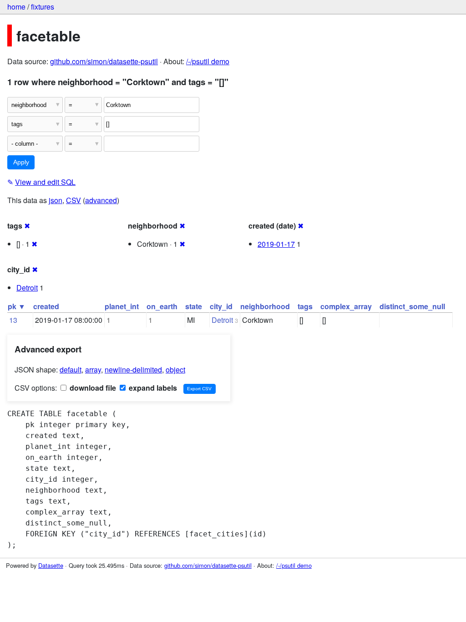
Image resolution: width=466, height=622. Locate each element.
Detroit (27, 287)
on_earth (162, 306)
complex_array (346, 306)
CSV (73, 200)
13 (13, 320)
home (16, 6)
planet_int (122, 306)
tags (305, 306)
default (70, 369)
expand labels (152, 387)
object (175, 369)
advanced (101, 200)
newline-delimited (133, 369)
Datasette (50, 565)
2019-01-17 (276, 244)
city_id (221, 306)
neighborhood (265, 306)
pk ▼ (16, 306)
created (46, 306)
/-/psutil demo (207, 61)
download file (92, 387)
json (55, 200)
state (193, 306)
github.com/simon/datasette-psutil (104, 61)
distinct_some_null (412, 306)
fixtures (42, 6)
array (93, 369)
